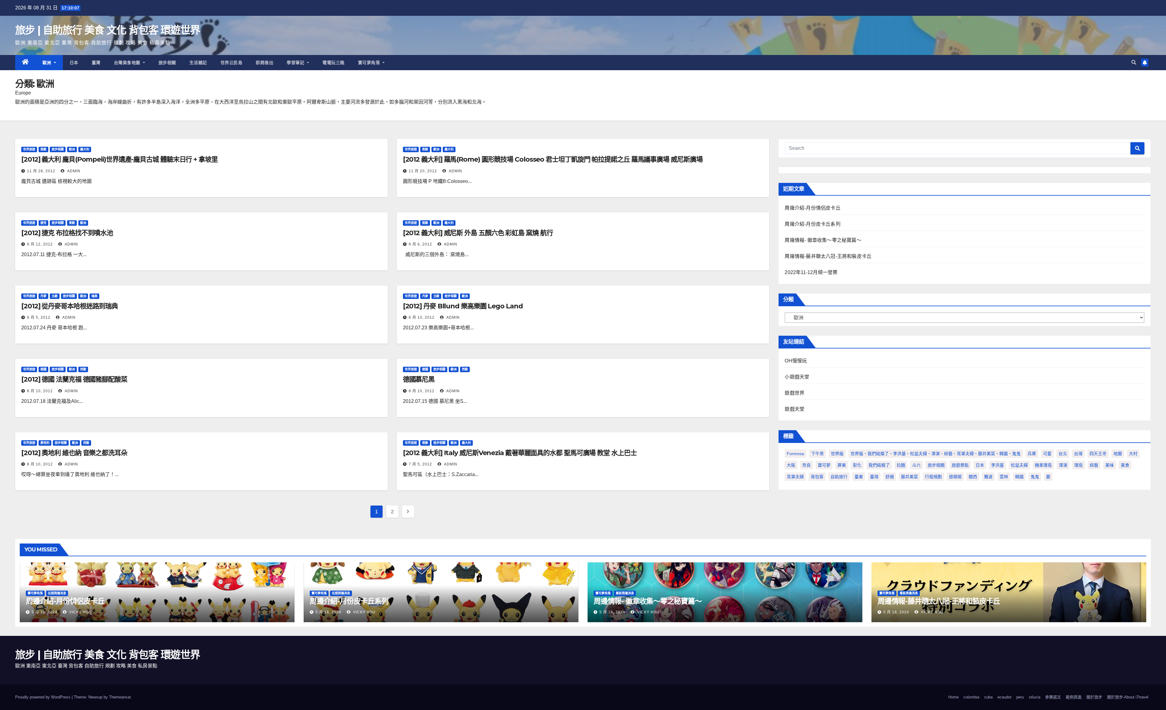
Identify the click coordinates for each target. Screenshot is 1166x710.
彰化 (857, 465)
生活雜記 (198, 62)
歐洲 (48, 62)
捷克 (43, 223)
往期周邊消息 (57, 593)
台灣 (1078, 453)
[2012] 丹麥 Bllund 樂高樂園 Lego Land (463, 306)
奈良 (806, 465)
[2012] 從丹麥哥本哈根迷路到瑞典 (69, 306)
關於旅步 (1094, 697)
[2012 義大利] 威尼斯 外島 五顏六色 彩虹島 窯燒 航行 (478, 233)
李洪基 (997, 465)
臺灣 (96, 62)
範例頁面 (1074, 697)
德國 (43, 369)
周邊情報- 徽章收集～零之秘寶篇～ (823, 240)
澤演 (1063, 465)
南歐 (43, 149)
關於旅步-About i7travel (1127, 697)
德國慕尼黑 (419, 379)
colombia (971, 697)
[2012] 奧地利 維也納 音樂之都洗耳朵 (74, 453)
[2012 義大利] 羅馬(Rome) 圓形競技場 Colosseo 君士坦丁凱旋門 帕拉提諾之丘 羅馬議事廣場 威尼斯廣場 (553, 159)
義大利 (84, 149)
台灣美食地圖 (128, 62)
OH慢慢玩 (796, 360)
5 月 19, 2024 (44, 612)
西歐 (83, 369)
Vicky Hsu (80, 612)
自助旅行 (838, 476)
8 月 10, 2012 (422, 317)
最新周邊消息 (625, 593)
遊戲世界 (794, 393)
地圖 (1117, 453)
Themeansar (120, 697)
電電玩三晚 (333, 62)
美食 (1125, 465)
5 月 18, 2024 (328, 612)
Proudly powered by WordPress (43, 697)
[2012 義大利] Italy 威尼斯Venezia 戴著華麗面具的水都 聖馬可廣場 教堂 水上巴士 (520, 453)
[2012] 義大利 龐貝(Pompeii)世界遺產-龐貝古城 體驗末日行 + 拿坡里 (119, 159)
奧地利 (44, 442)
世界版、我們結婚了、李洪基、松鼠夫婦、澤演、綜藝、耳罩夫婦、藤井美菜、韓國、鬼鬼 (936, 453)
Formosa (795, 453)
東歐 (72, 223)
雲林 (1004, 476)
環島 (1078, 465)
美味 (1109, 465)
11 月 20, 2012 (423, 171)
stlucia (1034, 697)
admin (73, 171)
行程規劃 (933, 476)
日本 (74, 62)
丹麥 (43, 296)
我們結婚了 (879, 465)
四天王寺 (1097, 453)
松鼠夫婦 (1019, 465)
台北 (1063, 453)
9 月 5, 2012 (38, 317)
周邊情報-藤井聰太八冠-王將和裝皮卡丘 (828, 256)
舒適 (889, 476)
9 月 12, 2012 (40, 244)
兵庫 (1032, 453)
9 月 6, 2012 (420, 244)
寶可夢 (824, 465)
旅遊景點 (960, 465)
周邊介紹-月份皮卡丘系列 (812, 224)
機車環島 (1043, 465)
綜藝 (1094, 465)
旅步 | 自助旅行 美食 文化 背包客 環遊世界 (107, 30)
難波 (988, 476)
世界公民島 (231, 62)
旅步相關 (167, 62)
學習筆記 (296, 62)
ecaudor (1004, 697)
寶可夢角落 (369, 62)
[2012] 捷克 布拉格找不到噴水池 (67, 233)
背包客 (817, 476)
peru (1020, 697)
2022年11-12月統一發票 (811, 272)
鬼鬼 (1035, 476)
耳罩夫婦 (795, 476)
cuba (988, 697)
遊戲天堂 (794, 409)
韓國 (1019, 476)
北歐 (55, 296)
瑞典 (94, 296)
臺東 (858, 476)
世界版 (837, 453)
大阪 (791, 465)
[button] (1133, 62)
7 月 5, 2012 (420, 464)
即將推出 (264, 62)
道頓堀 (955, 476)
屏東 (841, 465)
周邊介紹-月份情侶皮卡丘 (812, 208)
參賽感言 (1053, 697)
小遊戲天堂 (797, 376)
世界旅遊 (29, 149)
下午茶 (817, 453)
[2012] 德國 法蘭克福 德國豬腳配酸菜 (74, 379)
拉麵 (901, 465)
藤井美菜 (909, 476)
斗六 (916, 465)
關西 (973, 476)
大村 (1133, 453)
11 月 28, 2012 (41, 171)
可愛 (1047, 453)
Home (953, 697)
